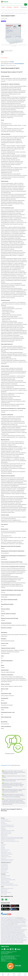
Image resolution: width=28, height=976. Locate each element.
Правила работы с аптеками (6, 860)
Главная (2, 13)
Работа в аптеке (4, 889)
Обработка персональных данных (8, 839)
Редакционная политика (6, 852)
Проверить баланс (4, 868)
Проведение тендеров (5, 875)
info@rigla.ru (10, 961)
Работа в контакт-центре (6, 892)
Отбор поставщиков (5, 881)
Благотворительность (5, 849)
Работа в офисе (4, 891)
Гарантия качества (4, 855)
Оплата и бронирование (6, 821)
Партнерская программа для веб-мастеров (9, 885)
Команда (3, 847)
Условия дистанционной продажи (8, 830)
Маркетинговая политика (6, 832)
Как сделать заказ (4, 819)
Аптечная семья (4, 864)
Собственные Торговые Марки (7, 883)
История (2, 845)
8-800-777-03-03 (5, 946)
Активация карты (4, 865)
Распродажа (9, 7)
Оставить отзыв (4, 851)
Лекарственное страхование (6, 854)
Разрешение (3, 829)
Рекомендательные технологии (7, 859)
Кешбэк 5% (16, 7)
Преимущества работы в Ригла (7, 888)
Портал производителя (5, 878)
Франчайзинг (3, 877)
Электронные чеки (5, 872)
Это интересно (4, 823)
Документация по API (5, 882)
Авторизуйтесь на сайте (6, 765)
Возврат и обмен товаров (6, 833)
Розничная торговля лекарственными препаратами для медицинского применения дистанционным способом (12, 838)
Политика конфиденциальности (7, 825)
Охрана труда (4, 893)
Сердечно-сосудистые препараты (20, 13)
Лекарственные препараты (9, 13)
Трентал (3, 65)
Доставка (3, 822)
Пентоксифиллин (19, 63)
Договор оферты (4, 834)
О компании (3, 844)
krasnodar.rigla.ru (19, 918)
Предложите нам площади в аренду (8, 879)
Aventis (12, 61)
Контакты (3, 848)
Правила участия (4, 866)
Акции (3, 7)
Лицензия (3, 827)
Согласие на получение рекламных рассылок (10, 841)
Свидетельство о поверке (6, 856)
